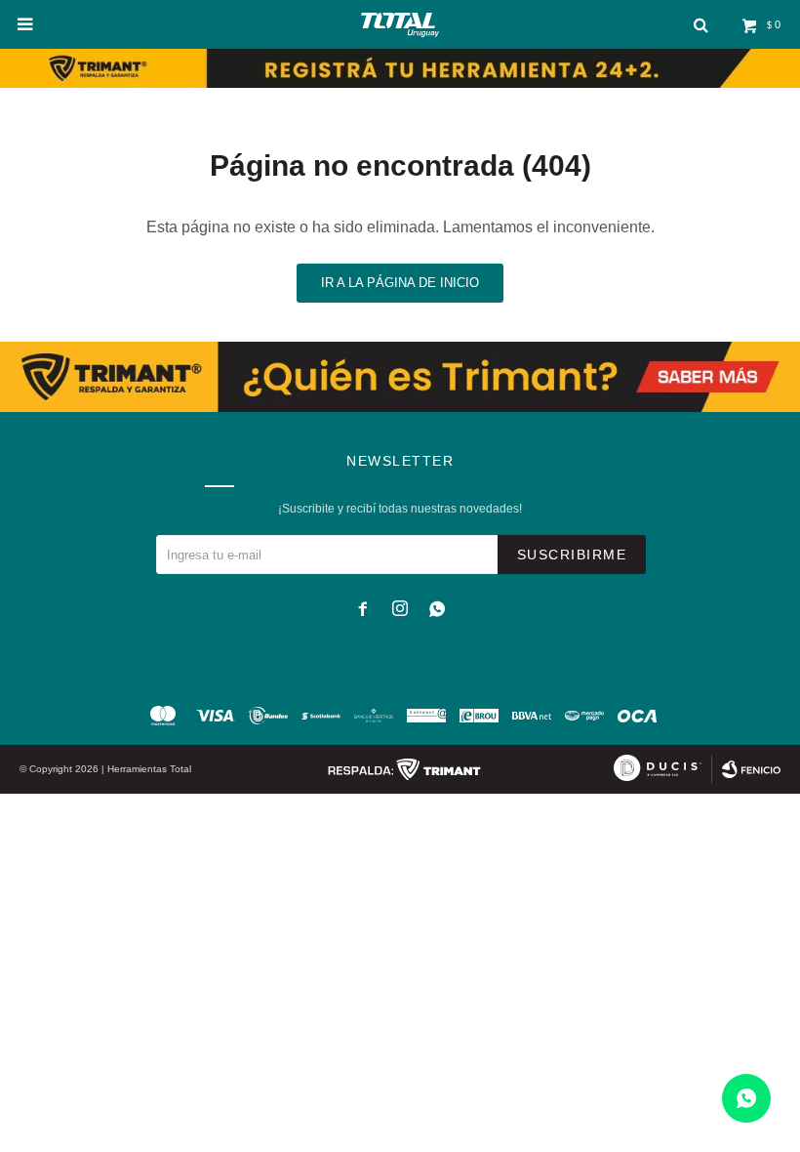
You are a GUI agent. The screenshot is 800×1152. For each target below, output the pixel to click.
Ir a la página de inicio (400, 282)
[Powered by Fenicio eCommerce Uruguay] (751, 769)
